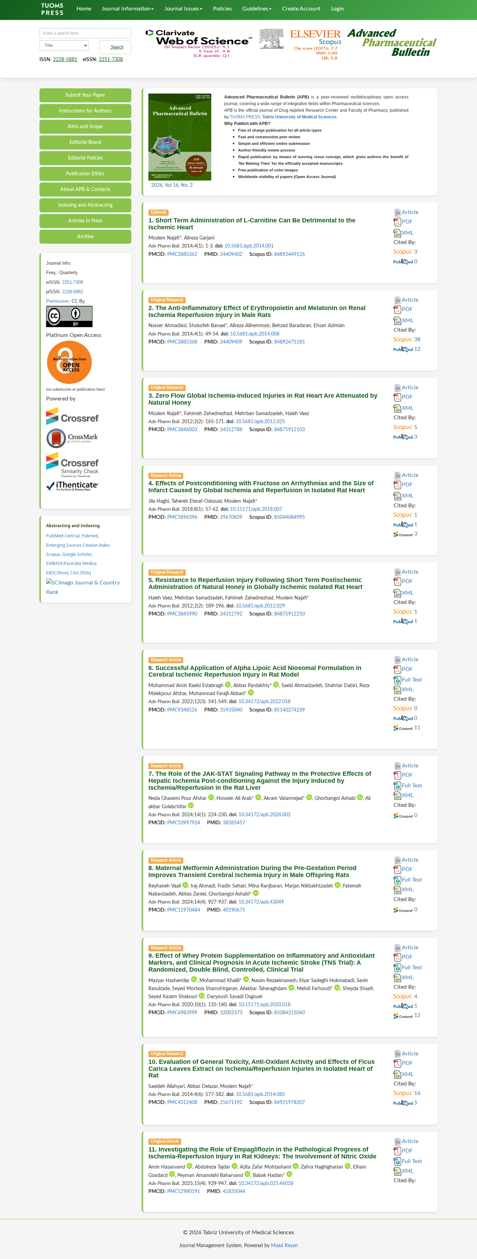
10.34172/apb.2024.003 (265, 814)
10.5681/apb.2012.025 (260, 421)
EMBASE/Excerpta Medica (71, 563)
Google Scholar (76, 554)
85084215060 (289, 1012)
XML (407, 233)
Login (337, 9)
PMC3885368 (182, 342)
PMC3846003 (182, 429)
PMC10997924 (183, 822)
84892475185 (289, 342)
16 (416, 1093)
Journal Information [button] (126, 9)
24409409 (231, 342)
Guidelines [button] (255, 9)
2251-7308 (111, 59)
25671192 (231, 1102)
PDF (407, 221)
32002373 (231, 1012)
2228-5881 (65, 59)
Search (117, 47)
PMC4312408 (182, 1102)
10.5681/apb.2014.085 (260, 1094)
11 (416, 727)
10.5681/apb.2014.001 (249, 246)
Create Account (301, 9)
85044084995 (289, 517)
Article (410, 212)
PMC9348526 (182, 710)
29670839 (231, 517)
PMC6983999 (182, 1012)
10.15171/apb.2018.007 (256, 509)
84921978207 (289, 1102)
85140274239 (289, 710)
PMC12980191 (183, 1191)
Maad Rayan (284, 1245)
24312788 (231, 429)
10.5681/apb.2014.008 (254, 334)
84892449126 (289, 254)
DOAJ (85, 573)
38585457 (234, 822)
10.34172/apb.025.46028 (266, 1183)
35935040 (231, 710)
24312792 (231, 614)
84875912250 (289, 614)
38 (416, 339)
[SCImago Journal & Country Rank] (86, 587)
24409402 (231, 254)
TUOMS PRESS (245, 117)
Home (83, 9)
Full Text (412, 680)
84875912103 (289, 429)
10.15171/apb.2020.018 (265, 1004)
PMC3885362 (182, 254)
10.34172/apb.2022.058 (265, 701)
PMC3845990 (182, 614)
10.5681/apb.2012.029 (260, 606)
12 (416, 349)
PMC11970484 (183, 910)
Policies (222, 9)
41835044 (234, 1191)
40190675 (234, 910)
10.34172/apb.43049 (261, 902)
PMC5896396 (182, 517)
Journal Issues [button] (181, 9)
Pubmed (90, 536)
